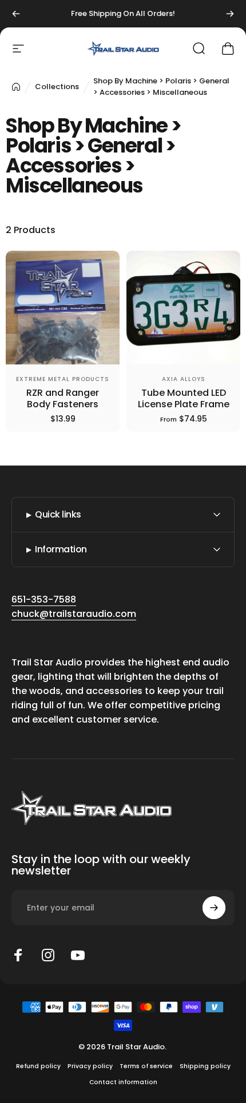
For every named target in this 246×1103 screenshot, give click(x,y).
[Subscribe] (214, 907)
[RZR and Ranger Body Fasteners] (63, 307)
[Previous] (16, 13)
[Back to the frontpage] (16, 86)
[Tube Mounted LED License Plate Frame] (183, 307)
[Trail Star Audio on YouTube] (78, 955)
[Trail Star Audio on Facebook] (18, 955)
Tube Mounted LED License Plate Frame (183, 398)
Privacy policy (90, 1066)
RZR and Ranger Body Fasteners (62, 398)
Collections (57, 86)
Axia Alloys (183, 379)
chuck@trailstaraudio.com (73, 613)
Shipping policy (205, 1066)
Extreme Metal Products (62, 379)
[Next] (230, 13)
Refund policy (38, 1066)
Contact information (123, 1082)
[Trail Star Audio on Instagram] (48, 955)
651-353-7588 (43, 599)
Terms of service (146, 1066)
